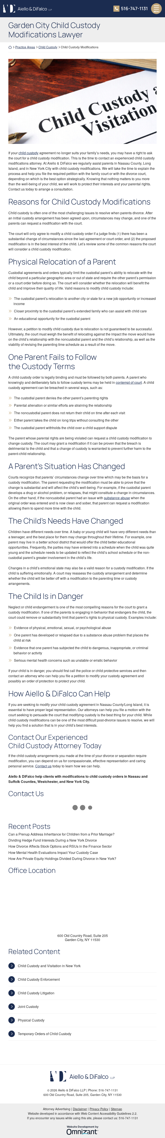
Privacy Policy (99, 1109)
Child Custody (47, 47)
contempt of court (129, 382)
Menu (156, 11)
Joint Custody (28, 1006)
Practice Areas (25, 47)
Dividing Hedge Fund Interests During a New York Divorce (52, 840)
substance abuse (117, 497)
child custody (28, 152)
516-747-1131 (134, 8)
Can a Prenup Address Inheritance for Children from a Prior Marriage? (61, 834)
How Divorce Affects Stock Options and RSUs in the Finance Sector (60, 846)
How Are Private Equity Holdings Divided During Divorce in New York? (62, 858)
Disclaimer (80, 1109)
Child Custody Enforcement (39, 979)
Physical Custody (31, 1020)
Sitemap (116, 1109)
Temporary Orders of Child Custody (44, 1033)
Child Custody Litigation (36, 992)
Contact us (43, 765)
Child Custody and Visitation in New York (49, 965)
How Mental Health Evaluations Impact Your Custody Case (53, 852)
